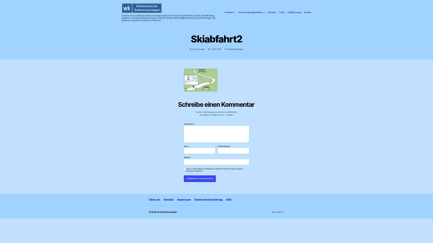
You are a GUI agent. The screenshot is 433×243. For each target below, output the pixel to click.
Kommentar (189, 124)
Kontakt (307, 12)
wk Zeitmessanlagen (167, 212)
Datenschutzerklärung (208, 199)
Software (272, 12)
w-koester (200, 49)
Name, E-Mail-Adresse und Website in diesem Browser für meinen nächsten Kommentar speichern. (214, 170)
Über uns (154, 199)
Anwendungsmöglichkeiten (250, 12)
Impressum (184, 199)
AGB (228, 199)
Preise (282, 12)
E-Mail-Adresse (224, 146)
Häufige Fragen (294, 12)
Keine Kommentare (235, 49)
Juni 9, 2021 (216, 49)
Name (186, 146)
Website (187, 157)
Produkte (229, 12)
